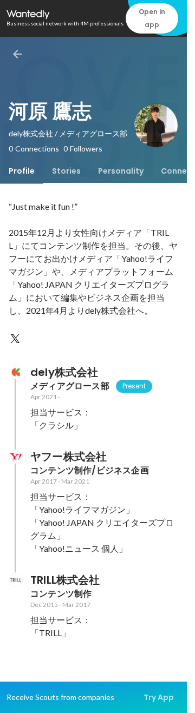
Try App (159, 697)
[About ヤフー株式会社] (15, 457)
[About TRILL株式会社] (15, 580)
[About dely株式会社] (15, 372)
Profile (22, 171)
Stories (66, 171)
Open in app (152, 18)
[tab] (21, 171)
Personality (121, 171)
